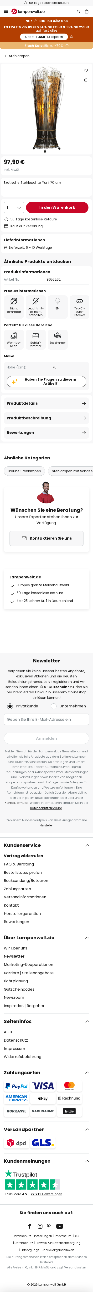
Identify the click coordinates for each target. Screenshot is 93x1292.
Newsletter (14, 956)
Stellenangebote (38, 973)
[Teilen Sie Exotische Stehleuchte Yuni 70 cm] (85, 79)
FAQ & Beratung (19, 864)
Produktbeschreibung (29, 418)
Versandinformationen (25, 897)
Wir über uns (15, 948)
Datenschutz (16, 1040)
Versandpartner (24, 1129)
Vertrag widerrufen (23, 856)
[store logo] (30, 11)
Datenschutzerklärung (46, 808)
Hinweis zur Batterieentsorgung (58, 1243)
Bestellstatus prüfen (23, 872)
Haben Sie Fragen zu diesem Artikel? (50, 381)
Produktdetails (22, 403)
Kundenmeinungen (27, 1161)
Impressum (14, 1048)
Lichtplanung (16, 981)
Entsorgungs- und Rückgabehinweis (47, 1250)
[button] (85, 70)
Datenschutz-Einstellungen (32, 1236)
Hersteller (46, 825)
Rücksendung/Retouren (26, 880)
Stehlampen (19, 56)
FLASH (44, 37)
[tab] (46, 883)
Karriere (11, 973)
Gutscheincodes (19, 989)
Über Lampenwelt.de (29, 937)
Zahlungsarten (17, 889)
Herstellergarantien (22, 913)
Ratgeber (36, 1006)
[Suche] (79, 11)
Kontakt (11, 905)
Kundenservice (22, 845)
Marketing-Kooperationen (28, 964)
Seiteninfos (17, 1021)
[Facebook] (32, 1226)
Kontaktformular (16, 803)
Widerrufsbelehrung (22, 1056)
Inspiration (14, 1006)
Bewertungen (20, 432)
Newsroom (14, 997)
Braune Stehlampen (24, 471)
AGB (8, 1032)
